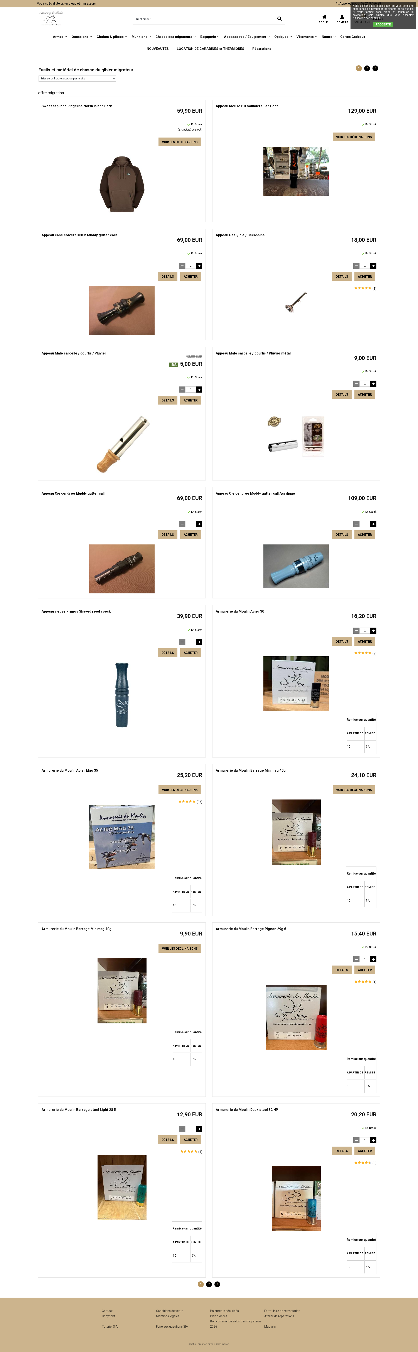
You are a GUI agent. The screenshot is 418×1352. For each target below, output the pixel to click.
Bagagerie (208, 37)
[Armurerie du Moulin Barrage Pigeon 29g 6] (296, 1049)
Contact (107, 1311)
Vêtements (305, 37)
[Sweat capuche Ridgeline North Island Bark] (122, 216)
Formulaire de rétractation (282, 1311)
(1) (374, 288)
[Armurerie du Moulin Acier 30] (296, 710)
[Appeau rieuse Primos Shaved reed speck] (122, 726)
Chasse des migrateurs (173, 37)
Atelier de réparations (279, 1316)
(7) (374, 653)
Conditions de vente (169, 1311)
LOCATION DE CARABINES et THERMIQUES (210, 49)
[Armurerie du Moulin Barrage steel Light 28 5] (122, 1219)
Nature (327, 37)
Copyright (108, 1316)
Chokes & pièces (110, 37)
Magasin (270, 1326)
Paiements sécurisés (224, 1311)
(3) (374, 1163)
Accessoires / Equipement (245, 37)
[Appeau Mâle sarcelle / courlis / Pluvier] (122, 474)
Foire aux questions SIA (172, 1326)
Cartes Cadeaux (352, 37)
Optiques (281, 37)
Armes (58, 37)
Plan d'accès (218, 1316)
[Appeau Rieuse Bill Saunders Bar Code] (296, 194)
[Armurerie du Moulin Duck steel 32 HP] (296, 1230)
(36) (199, 802)
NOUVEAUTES (158, 49)
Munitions (139, 37)
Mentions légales (167, 1316)
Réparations (261, 49)
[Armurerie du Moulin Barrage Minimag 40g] (296, 863)
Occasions (80, 37)
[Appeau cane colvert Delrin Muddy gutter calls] (122, 334)
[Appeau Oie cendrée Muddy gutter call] (122, 592)
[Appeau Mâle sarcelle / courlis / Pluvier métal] (296, 468)
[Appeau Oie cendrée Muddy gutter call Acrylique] (296, 587)
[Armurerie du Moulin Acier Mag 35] (122, 868)
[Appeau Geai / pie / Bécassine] (296, 311)
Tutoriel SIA (110, 1326)
